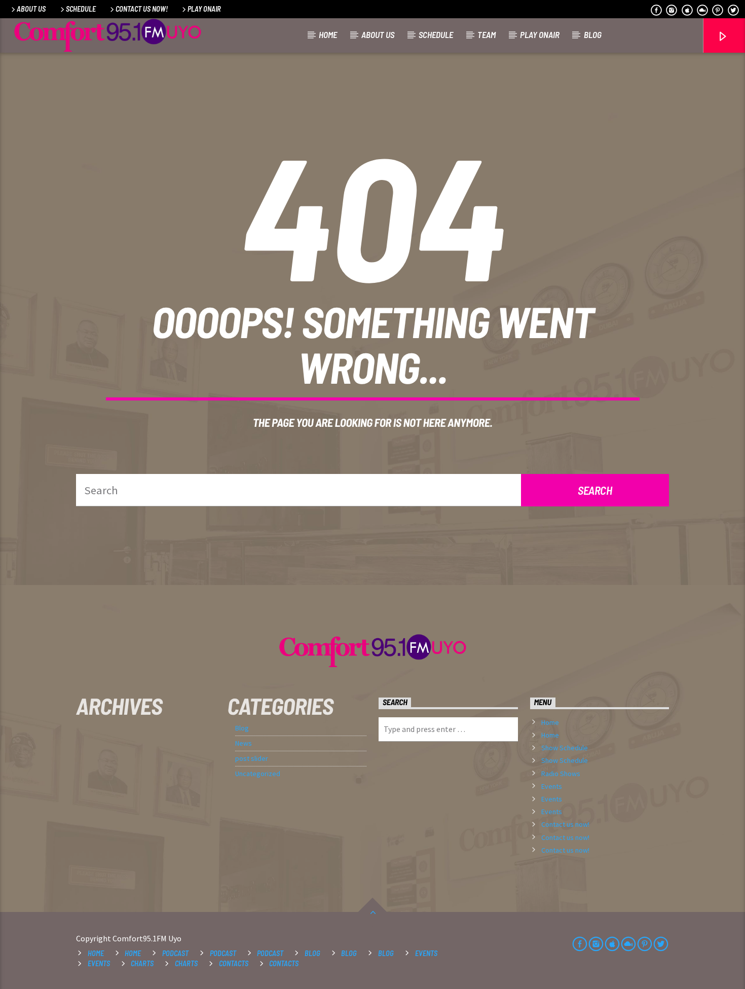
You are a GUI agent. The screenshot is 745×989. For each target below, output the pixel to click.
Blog (593, 34)
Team (486, 34)
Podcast (175, 953)
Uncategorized (257, 773)
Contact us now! (142, 9)
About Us (31, 9)
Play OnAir (204, 9)
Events (551, 786)
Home (328, 34)
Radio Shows (560, 773)
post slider (251, 758)
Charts (142, 963)
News (243, 743)
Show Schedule (564, 747)
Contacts (233, 963)
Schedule (81, 9)
